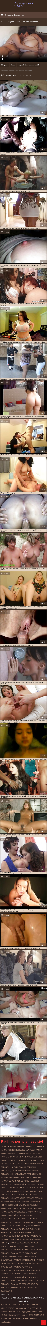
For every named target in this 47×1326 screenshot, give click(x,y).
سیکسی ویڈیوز (21, 1308)
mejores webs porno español (15, 1202)
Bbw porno (4, 65)
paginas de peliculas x (24, 1260)
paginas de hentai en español (15, 1236)
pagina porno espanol (24, 1222)
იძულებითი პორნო (29, 1312)
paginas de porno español (13, 1277)
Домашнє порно (9, 1305)
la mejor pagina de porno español (17, 1146)
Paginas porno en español (25, 1318)
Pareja (13, 65)
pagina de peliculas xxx (31, 1208)
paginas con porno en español (25, 1229)
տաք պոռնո (14, 1312)
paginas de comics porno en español (18, 1232)
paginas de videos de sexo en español (29, 65)
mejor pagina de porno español (26, 1174)
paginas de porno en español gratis (18, 1274)
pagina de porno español (13, 1212)
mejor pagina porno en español (16, 1177)
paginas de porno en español (28, 1270)
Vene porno (24, 1305)
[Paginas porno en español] (43, 1322)
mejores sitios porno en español (27, 1198)
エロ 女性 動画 (27, 1315)
